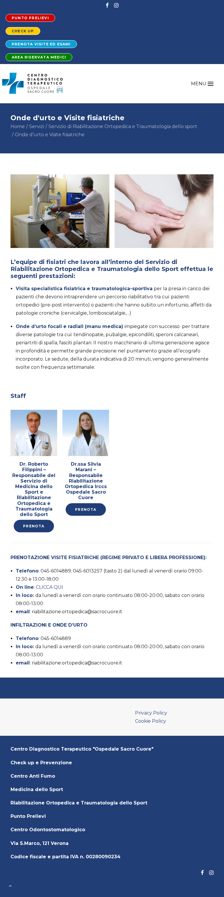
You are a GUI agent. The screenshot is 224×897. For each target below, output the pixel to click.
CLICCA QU (49, 587)
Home (17, 126)
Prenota (33, 526)
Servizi (36, 126)
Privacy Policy (151, 713)
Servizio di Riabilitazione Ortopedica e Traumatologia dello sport (122, 126)
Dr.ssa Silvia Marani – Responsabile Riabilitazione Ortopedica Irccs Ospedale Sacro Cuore (86, 480)
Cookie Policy (150, 721)
